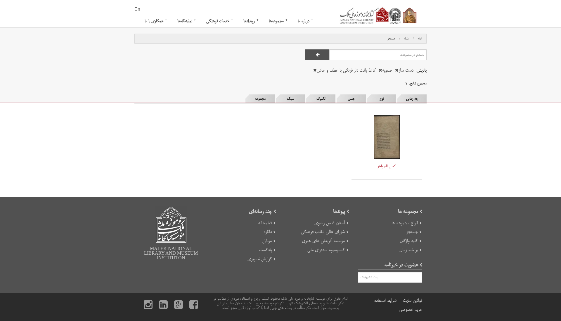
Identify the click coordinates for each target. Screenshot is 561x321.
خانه (420, 39)
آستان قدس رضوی (329, 223)
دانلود (268, 232)
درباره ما (305, 21)
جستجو (391, 39)
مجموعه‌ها (278, 21)
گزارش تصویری (259, 259)
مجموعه (260, 98)
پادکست (265, 250)
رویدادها (251, 21)
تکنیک (320, 98)
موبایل (267, 241)
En (137, 9)
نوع (382, 98)
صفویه (387, 70)
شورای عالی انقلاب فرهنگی (323, 232)
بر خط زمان (408, 250)
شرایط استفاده (385, 300)
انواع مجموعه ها (405, 223)
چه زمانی (412, 98)
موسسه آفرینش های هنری (323, 241)
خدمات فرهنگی (219, 21)
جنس (351, 98)
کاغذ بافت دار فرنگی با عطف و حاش (346, 70)
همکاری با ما (156, 21)
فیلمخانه (265, 223)
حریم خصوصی (410, 309)
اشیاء (406, 39)
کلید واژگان (409, 241)
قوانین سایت (412, 300)
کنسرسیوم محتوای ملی (326, 250)
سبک (290, 98)
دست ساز (406, 70)
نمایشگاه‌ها (186, 21)
